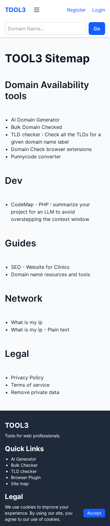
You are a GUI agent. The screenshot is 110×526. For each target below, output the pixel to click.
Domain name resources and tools (50, 274)
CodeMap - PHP (30, 204)
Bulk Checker (24, 465)
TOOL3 (15, 10)
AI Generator (23, 459)
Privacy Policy (27, 377)
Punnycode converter (36, 156)
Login (98, 10)
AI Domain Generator (35, 120)
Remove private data (35, 392)
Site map (20, 483)
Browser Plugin (26, 477)
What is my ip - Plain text (40, 330)
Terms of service (30, 385)
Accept (94, 513)
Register (76, 10)
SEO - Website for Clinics (40, 267)
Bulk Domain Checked (36, 127)
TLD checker (25, 134)
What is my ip (26, 322)
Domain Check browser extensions (51, 149)
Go (97, 28)
